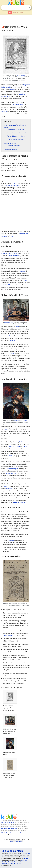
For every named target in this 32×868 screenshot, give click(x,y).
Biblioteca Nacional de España (10, 82)
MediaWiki (24, 860)
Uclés (11, 236)
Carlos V (11, 353)
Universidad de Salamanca (10, 253)
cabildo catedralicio (12, 473)
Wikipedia (25, 858)
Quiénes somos (23, 862)
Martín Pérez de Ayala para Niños (12, 833)
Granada (22, 271)
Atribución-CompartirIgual (9, 828)
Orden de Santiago (9, 635)
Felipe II (21, 442)
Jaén (9, 87)
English (21, 12)
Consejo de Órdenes (13, 446)
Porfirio (25, 280)
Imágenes (15, 12)
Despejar (25, 7)
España (25, 420)
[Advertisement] (16, 19)
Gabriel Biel (7, 285)
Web (10, 12)
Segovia (4, 112)
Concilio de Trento (17, 105)
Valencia (12, 89)
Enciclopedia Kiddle (7, 822)
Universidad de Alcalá (13, 185)
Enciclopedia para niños (8, 33)
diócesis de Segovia (12, 469)
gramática (22, 94)
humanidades (5, 96)
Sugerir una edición (16, 841)
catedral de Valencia (18, 502)
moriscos (9, 489)
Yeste (14, 183)
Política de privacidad (8, 863)
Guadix (5, 429)
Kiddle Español (6, 862)
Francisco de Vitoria (14, 256)
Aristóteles (10, 540)
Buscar (29, 7)
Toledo (24, 446)
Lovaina (12, 340)
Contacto (18, 863)
